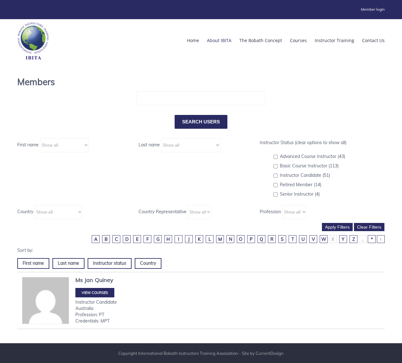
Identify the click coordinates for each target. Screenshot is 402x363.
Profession (270, 211)
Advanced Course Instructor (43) (312, 156)
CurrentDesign (270, 353)
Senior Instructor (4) (300, 194)
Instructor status (109, 263)
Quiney (104, 280)
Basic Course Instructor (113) (309, 166)
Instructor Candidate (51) (305, 175)
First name (28, 145)
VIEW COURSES (95, 292)
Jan (88, 280)
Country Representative (163, 211)
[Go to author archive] (45, 300)
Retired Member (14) (300, 184)
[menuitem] (373, 9)
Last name (149, 145)
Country (25, 211)
